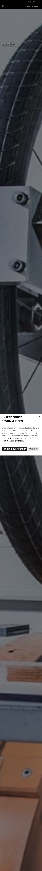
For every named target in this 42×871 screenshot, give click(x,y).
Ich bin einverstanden (14, 449)
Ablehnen (33, 449)
